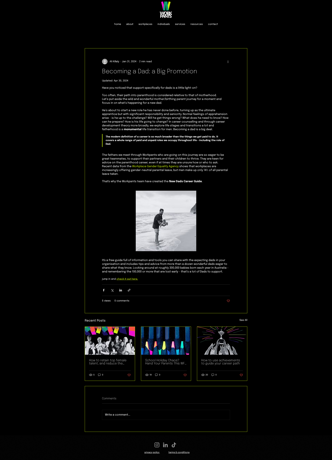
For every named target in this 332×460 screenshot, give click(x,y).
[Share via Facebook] (103, 290)
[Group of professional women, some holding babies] (110, 341)
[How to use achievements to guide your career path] (222, 341)
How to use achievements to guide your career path (220, 362)
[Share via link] (129, 290)
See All (243, 320)
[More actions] (228, 61)
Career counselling (115, 38)
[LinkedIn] (165, 445)
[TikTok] (173, 445)
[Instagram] (157, 445)
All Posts (90, 38)
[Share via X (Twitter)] (112, 290)
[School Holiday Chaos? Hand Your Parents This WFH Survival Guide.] (166, 341)
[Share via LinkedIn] (120, 290)
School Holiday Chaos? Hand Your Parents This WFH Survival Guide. (166, 362)
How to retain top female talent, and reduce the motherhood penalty (107, 362)
